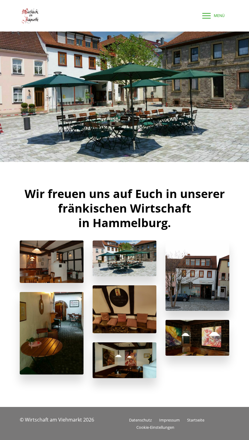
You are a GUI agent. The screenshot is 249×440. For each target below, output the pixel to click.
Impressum (169, 420)
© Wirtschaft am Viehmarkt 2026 (57, 419)
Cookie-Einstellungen (155, 427)
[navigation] (212, 15)
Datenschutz (140, 420)
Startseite (195, 420)
